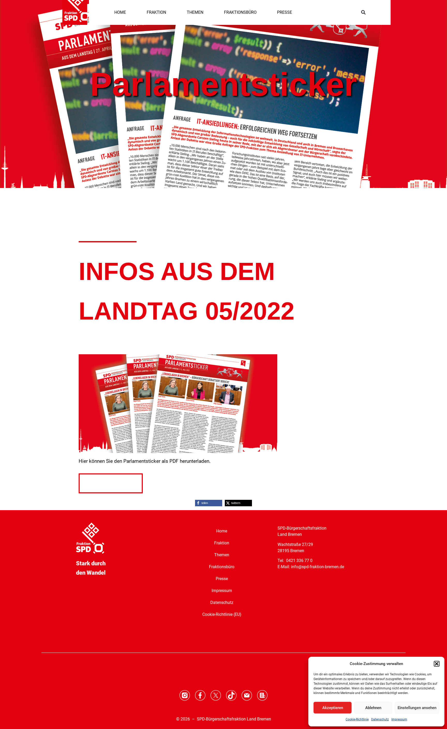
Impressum (399, 719)
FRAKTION (156, 12)
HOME (120, 12)
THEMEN (195, 12)
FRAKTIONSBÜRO (240, 12)
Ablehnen (373, 707)
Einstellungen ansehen (417, 707)
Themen (221, 554)
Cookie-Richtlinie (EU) (221, 614)
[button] (436, 663)
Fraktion (221, 542)
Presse (222, 578)
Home (221, 531)
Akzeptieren (332, 707)
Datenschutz (380, 719)
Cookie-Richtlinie (357, 719)
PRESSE (284, 12)
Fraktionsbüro (221, 566)
